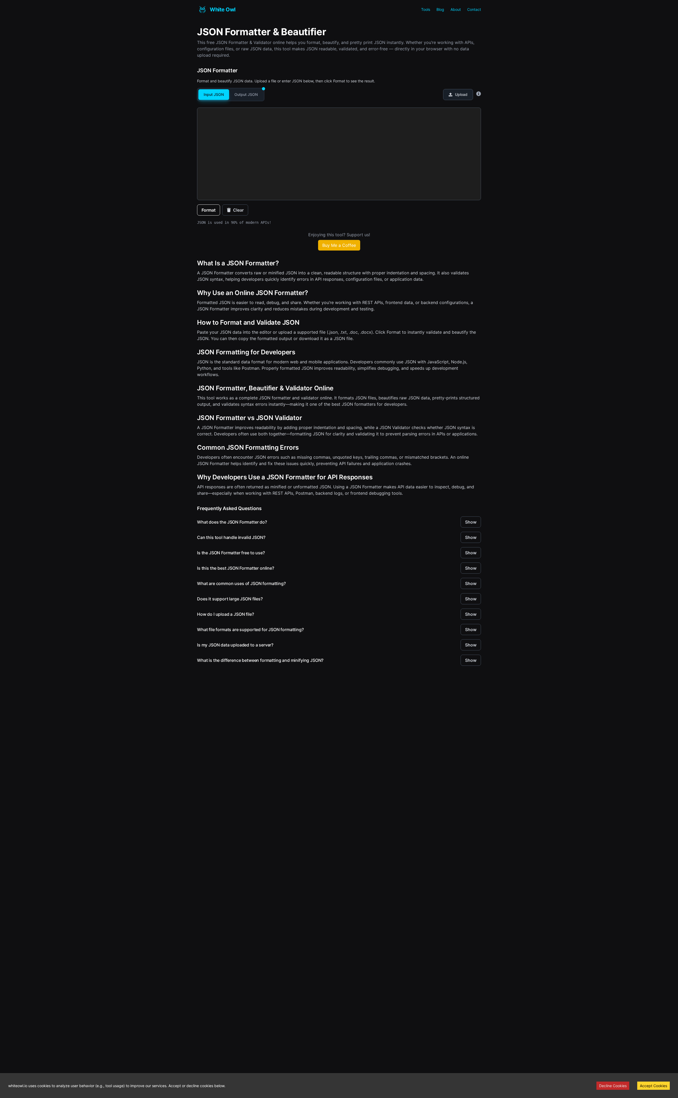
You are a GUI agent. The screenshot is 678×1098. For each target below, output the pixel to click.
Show (470, 522)
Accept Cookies (653, 1085)
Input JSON (214, 94)
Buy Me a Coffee (339, 245)
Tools (425, 9)
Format (209, 210)
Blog (440, 9)
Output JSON (246, 94)
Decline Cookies (613, 1085)
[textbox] (339, 113)
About (455, 9)
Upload (461, 94)
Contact (474, 9)
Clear (238, 210)
